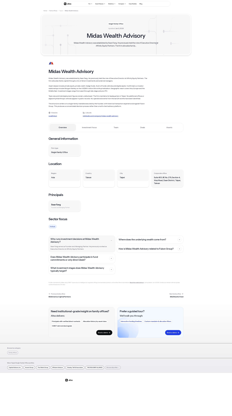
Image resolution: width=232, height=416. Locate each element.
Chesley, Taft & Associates (75, 367)
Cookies (149, 411)
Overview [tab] (63, 127)
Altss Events (128, 392)
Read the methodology (137, 282)
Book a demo (103, 333)
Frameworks (142, 402)
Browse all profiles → (113, 367)
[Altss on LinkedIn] (72, 394)
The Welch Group (43, 367)
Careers (156, 395)
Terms (143, 411)
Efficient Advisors (57, 367)
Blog (125, 383)
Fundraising (96, 392)
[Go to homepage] (67, 4)
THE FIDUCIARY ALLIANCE (94, 367)
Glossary (141, 395)
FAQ (125, 398)
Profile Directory (144, 386)
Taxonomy (142, 398)
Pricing (95, 395)
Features (95, 386)
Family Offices (53, 11)
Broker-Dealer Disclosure (160, 411)
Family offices (13, 352)
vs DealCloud (112, 402)
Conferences (127, 389)
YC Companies (143, 392)
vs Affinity (111, 398)
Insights (126, 386)
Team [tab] (116, 127)
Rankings (141, 383)
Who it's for (96, 389)
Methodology (158, 389)
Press (155, 392)
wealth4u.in (53, 116)
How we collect (158, 386)
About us (157, 383)
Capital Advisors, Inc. (15, 367)
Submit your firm (159, 398)
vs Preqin (111, 386)
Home (45, 11)
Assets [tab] (169, 127)
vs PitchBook (112, 389)
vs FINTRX (111, 392)
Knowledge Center (129, 395)
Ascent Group (29, 367)
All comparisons (113, 383)
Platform (95, 383)
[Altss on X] (67, 394)
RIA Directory (143, 389)
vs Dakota (111, 395)
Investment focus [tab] (89, 127)
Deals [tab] (142, 127)
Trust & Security (128, 411)
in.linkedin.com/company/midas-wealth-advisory (100, 116)
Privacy (137, 411)
